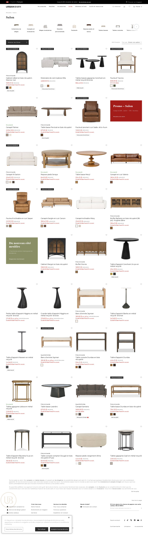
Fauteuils (74, 30)
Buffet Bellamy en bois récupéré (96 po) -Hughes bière (125, 219)
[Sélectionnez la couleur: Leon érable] (111, 182)
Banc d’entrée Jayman (85, 314)
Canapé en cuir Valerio (119, 174)
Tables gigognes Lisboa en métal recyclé (19, 408)
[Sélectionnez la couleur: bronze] (114, 274)
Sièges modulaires (45, 30)
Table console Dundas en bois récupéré (88, 358)
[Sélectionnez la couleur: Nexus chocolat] (80, 414)
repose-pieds (116, 488)
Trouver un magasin (135, 2)
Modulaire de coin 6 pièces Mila (53, 78)
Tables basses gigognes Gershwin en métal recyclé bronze (90, 79)
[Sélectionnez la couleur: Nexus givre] (77, 414)
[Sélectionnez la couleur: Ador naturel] (77, 182)
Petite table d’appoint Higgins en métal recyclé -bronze (22, 315)
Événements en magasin (39, 510)
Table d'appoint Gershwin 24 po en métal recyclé (124, 265)
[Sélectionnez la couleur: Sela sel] (45, 86)
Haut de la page (137, 500)
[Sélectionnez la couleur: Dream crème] (10, 135)
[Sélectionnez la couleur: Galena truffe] (77, 272)
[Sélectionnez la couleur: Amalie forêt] (114, 86)
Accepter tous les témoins (59, 529)
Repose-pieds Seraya (49, 174)
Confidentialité (115, 526)
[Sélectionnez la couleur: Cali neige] (77, 463)
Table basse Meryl (83, 174)
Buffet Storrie (81, 264)
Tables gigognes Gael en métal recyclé (126, 456)
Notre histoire (35, 506)
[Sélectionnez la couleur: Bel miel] (48, 86)
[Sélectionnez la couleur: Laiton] (7, 416)
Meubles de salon (119, 116)
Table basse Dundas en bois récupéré (125, 407)
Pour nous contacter (60, 506)
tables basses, (40, 480)
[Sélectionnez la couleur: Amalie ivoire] (111, 86)
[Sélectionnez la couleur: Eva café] (13, 182)
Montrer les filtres (14, 42)
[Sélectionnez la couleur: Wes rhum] (45, 226)
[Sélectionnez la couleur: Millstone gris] (111, 463)
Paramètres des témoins (14, 529)
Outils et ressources (96, 6)
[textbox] (132, 42)
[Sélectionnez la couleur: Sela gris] (42, 86)
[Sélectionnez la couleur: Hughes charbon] (45, 465)
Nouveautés (42, 6)
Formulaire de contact (90, 506)
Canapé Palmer (12, 127)
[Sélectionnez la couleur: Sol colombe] (7, 226)
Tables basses (103, 30)
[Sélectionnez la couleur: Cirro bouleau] (80, 226)
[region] (37, 524)
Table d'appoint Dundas (120, 357)
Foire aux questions (60, 510)
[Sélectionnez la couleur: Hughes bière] (10, 88)
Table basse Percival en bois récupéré (56, 127)
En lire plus (135, 491)
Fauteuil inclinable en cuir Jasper (19, 218)
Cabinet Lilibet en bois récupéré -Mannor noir (19, 79)
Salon (15, 12)
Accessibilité (139, 526)
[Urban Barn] (9, 500)
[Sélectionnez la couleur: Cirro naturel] (77, 226)
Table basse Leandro (49, 407)
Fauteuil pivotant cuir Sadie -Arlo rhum (91, 127)
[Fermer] (69, 517)
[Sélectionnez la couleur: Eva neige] (7, 182)
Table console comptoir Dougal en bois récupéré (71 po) (56, 457)
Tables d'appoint (132, 30)
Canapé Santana (82, 407)
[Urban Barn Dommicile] (13, 7)
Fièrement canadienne (16, 506)
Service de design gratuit (17, 510)
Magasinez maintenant (16, 259)
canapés (29, 480)
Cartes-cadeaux (14, 513)
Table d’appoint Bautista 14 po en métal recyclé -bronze (19, 457)
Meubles (52, 6)
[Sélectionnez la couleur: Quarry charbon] (7, 367)
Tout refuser (42, 529)
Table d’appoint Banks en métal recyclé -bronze (123, 315)
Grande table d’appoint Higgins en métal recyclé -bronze (55, 315)
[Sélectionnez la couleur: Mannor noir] (7, 88)
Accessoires (61, 6)
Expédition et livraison (61, 513)
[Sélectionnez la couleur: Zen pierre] (42, 226)
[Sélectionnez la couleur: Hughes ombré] (80, 367)
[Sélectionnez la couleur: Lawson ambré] (42, 135)
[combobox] (132, 42)
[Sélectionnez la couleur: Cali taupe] (80, 463)
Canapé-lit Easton (13, 174)
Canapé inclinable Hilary (85, 218)
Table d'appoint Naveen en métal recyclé (19, 358)
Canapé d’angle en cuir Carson (53, 218)
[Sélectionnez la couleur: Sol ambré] (10, 226)
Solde (70, 6)
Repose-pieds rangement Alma (88, 456)
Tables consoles (118, 30)
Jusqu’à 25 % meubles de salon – (74, 2)
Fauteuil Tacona (116, 78)
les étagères (59, 480)
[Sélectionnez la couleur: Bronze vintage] (42, 414)
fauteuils (102, 487)
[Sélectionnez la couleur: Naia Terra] (42, 182)
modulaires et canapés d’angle (110, 482)
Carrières (34, 513)
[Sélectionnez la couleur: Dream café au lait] (7, 135)
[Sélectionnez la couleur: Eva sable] (10, 182)
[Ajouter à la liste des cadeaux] (37, 49)
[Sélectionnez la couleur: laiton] (111, 274)
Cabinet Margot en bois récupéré (54, 264)
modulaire (100, 488)
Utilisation (127, 526)
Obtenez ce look (80, 6)
